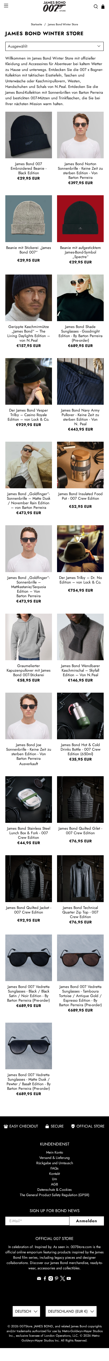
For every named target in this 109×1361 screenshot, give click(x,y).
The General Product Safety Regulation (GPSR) (54, 1194)
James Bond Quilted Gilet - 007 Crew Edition (80, 831)
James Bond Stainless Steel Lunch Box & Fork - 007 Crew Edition (28, 833)
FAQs (54, 1168)
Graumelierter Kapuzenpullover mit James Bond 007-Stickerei (28, 670)
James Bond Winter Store (63, 24)
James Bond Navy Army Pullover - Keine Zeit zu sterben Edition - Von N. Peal (80, 416)
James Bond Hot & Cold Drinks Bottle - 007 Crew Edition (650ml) (80, 749)
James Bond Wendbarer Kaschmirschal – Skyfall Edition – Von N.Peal (80, 670)
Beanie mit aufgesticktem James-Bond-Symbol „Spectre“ (80, 252)
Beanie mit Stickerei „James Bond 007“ (28, 250)
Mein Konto (54, 1152)
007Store (26, 1326)
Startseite (36, 24)
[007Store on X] (62, 1279)
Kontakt (54, 1173)
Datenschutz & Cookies (54, 1189)
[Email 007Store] (39, 1279)
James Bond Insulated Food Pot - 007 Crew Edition (80, 496)
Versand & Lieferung (54, 1157)
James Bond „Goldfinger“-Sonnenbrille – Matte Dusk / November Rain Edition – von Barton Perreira (28, 500)
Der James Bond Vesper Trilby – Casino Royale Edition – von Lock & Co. (28, 414)
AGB (54, 1184)
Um (54, 1178)
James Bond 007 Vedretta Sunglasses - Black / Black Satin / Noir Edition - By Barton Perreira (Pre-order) (28, 993)
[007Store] (54, 6)
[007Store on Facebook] (45, 1279)
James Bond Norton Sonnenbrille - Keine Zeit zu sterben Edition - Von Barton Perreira (80, 170)
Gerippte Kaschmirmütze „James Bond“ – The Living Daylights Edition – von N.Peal (28, 333)
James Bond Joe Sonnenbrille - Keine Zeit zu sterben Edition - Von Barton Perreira (28, 751)
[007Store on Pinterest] (56, 1279)
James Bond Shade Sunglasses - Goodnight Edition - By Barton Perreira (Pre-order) (80, 333)
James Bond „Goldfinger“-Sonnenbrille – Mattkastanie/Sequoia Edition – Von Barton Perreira (28, 586)
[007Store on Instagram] (50, 1279)
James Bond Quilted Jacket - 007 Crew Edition (28, 910)
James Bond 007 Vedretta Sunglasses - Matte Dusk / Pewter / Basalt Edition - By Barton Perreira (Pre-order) (29, 1081)
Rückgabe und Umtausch (54, 1162)
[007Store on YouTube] (68, 1279)
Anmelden (86, 1221)
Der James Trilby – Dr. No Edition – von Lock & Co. (80, 580)
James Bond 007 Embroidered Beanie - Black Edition (28, 168)
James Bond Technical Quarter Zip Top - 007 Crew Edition (80, 912)
